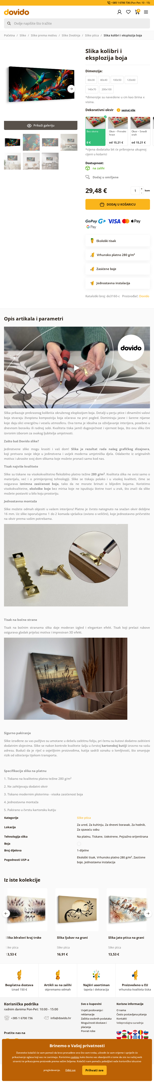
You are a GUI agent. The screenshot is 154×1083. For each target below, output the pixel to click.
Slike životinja (71, 35)
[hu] (124, 1032)
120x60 (131, 80)
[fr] (141, 1037)
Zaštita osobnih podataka (96, 1018)
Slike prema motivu (44, 35)
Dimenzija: (94, 71)
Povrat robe (88, 1031)
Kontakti (122, 1018)
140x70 (92, 89)
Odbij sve (70, 1070)
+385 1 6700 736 (21, 1018)
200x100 (106, 89)
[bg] (146, 1037)
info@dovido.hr (60, 1018)
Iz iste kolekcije (22, 879)
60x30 (91, 80)
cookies (75, 1057)
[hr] (135, 1032)
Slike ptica (92, 35)
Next (71, 89)
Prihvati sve (94, 1070)
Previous (6, 913)
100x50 (117, 80)
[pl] (119, 1037)
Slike (23, 35)
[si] (146, 1032)
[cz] (130, 1032)
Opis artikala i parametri (33, 318)
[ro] (141, 1032)
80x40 (103, 80)
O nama (121, 1010)
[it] (130, 1037)
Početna (9, 35)
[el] (135, 1037)
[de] (124, 1037)
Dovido (144, 296)
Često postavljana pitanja (132, 1014)
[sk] (119, 1032)
